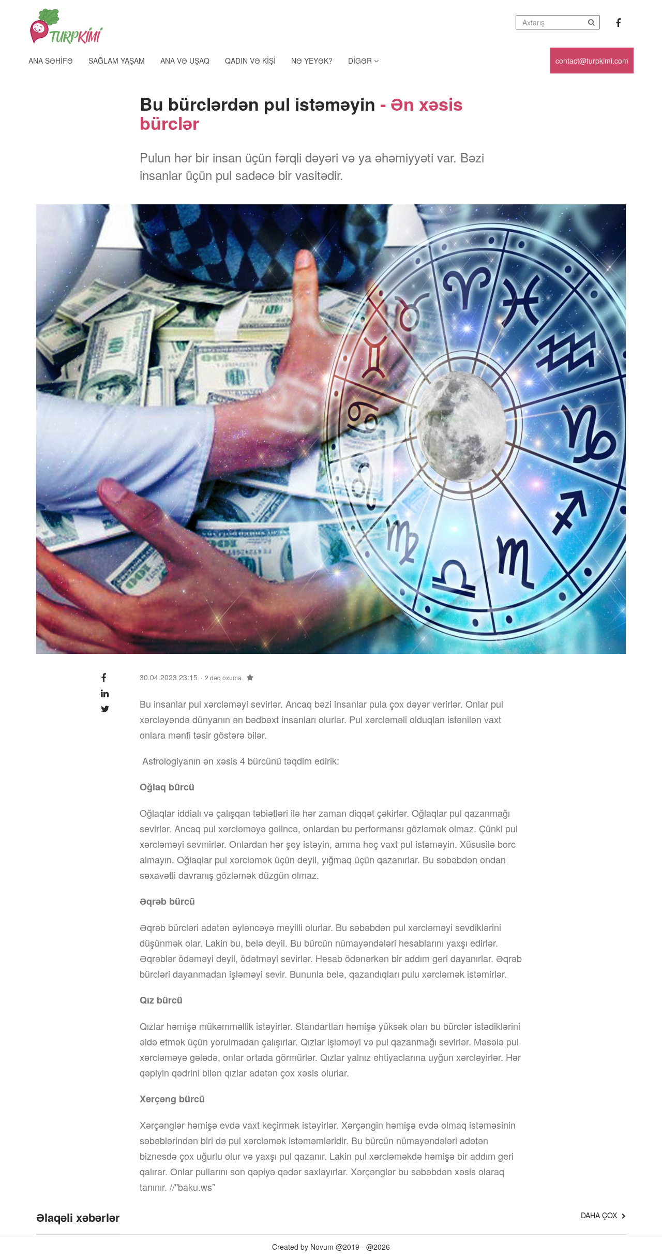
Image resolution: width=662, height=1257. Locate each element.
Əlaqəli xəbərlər (78, 1218)
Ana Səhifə (50, 60)
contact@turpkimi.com (591, 60)
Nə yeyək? (312, 60)
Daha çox (600, 1215)
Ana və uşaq (184, 60)
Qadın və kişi (250, 60)
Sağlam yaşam (116, 60)
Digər (361, 60)
